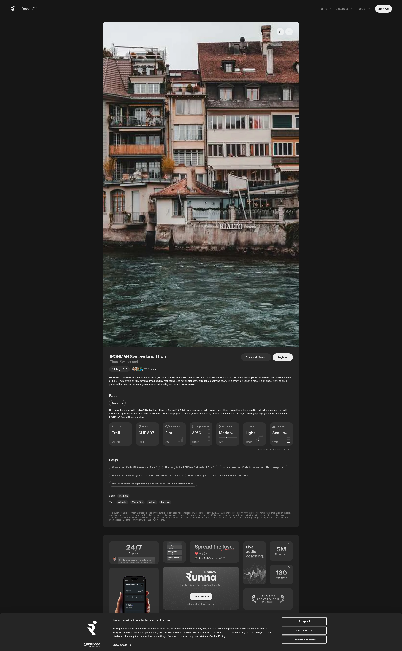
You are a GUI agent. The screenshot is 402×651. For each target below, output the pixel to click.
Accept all (304, 621)
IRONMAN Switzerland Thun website (147, 520)
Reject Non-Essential (304, 639)
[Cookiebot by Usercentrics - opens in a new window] (92, 645)
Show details (120, 644)
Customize (302, 630)
